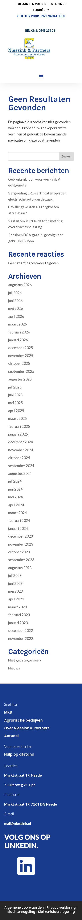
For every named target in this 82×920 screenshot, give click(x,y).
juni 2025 (15, 395)
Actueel (11, 735)
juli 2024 (15, 481)
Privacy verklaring (61, 907)
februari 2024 (19, 520)
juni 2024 (15, 489)
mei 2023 (15, 591)
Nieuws (14, 668)
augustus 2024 (20, 473)
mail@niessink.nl (17, 823)
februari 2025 (19, 426)
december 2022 (20, 630)
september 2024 (21, 465)
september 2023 (21, 560)
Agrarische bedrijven (23, 720)
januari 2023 (18, 623)
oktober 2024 (19, 457)
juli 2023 (15, 575)
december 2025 (20, 347)
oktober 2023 (19, 552)
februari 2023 (19, 615)
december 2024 (20, 442)
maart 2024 (17, 513)
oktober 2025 (19, 363)
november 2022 (20, 638)
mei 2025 (15, 402)
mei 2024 (15, 497)
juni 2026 (15, 300)
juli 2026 (15, 293)
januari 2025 (18, 434)
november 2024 (20, 450)
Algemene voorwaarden (24, 907)
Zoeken (66, 156)
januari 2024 (18, 528)
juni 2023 (15, 583)
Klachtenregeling (21, 912)
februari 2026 (19, 332)
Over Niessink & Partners (27, 728)
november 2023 (20, 544)
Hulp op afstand (19, 754)
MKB (8, 712)
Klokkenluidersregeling (56, 912)
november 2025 (20, 355)
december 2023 (20, 536)
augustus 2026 (20, 285)
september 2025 (21, 371)
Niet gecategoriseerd (25, 660)
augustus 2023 (20, 568)
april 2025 (16, 410)
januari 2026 (18, 340)
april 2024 (16, 505)
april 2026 (16, 316)
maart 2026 (17, 324)
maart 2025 (17, 418)
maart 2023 (17, 607)
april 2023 (16, 599)
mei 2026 (15, 308)
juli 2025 (15, 387)
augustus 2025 (20, 379)
